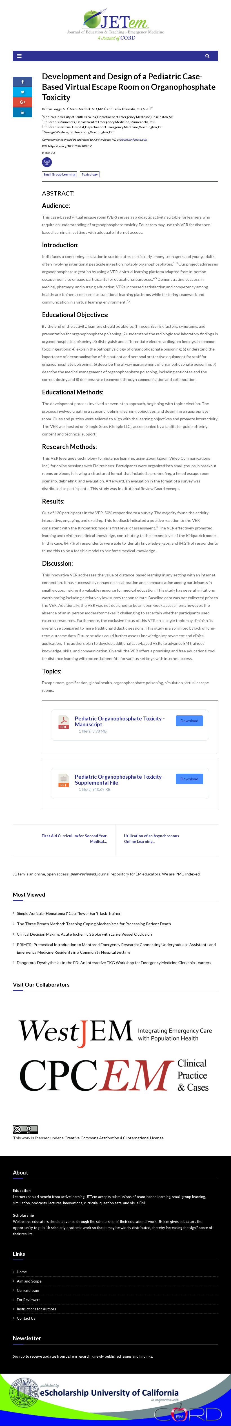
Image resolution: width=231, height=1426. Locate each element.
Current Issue (28, 1290)
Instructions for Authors (36, 1309)
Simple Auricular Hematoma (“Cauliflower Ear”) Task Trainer (69, 913)
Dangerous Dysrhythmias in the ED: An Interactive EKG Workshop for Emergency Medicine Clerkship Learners (114, 962)
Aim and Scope (29, 1281)
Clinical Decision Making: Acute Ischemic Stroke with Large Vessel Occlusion (84, 934)
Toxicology (89, 174)
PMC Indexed (188, 874)
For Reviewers (28, 1299)
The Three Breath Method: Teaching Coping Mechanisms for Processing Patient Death (94, 923)
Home (22, 1272)
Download (189, 720)
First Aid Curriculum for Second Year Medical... (74, 839)
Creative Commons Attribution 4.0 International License (114, 1137)
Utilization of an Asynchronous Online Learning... (151, 839)
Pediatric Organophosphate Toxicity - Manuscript (120, 721)
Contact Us (26, 1318)
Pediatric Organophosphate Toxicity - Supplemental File (120, 779)
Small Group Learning (59, 174)
